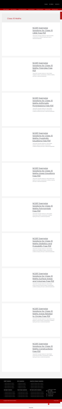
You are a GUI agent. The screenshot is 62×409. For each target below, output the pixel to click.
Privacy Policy (56, 400)
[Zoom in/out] (11, 404)
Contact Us (57, 4)
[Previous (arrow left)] (1, 406)
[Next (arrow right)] (4, 406)
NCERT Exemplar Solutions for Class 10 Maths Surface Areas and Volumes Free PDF (43, 277)
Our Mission (51, 4)
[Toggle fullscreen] (8, 404)
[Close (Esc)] (1, 404)
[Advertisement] (36, 406)
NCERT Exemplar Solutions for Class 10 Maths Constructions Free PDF (43, 347)
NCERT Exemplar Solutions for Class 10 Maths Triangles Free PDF (43, 67)
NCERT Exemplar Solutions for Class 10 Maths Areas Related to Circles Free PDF (43, 312)
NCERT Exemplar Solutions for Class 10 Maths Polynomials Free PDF (43, 207)
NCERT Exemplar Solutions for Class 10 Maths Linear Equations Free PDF (44, 172)
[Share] (4, 404)
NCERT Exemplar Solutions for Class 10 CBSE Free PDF (43, 30)
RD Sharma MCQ (55, 9)
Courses (46, 4)
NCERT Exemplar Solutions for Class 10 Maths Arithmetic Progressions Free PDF (43, 102)
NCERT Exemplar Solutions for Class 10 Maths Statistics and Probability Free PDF (43, 242)
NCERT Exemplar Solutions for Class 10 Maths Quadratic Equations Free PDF (43, 137)
